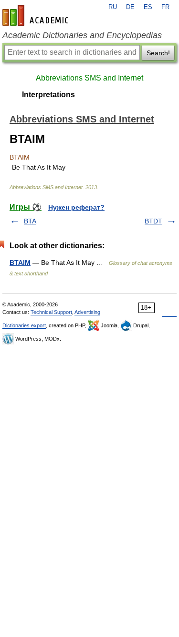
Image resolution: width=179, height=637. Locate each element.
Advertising (87, 312)
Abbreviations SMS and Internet (89, 78)
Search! (158, 53)
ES (148, 7)
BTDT (153, 221)
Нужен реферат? (76, 207)
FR (165, 7)
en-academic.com (36, 15)
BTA (30, 221)
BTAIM (20, 262)
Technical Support (51, 312)
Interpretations (48, 95)
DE (130, 7)
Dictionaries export (24, 325)
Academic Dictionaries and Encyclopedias (82, 35)
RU (112, 7)
